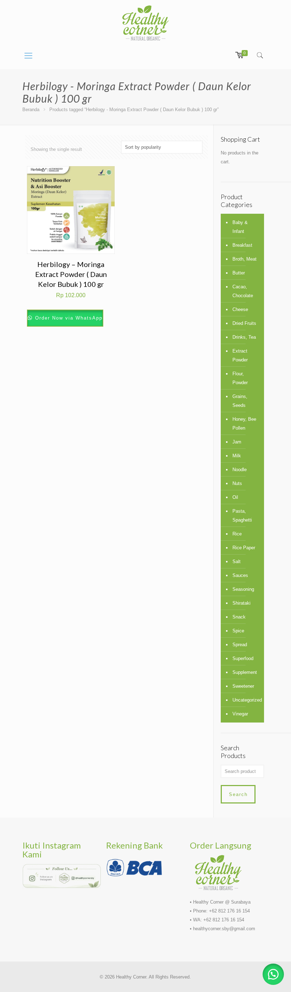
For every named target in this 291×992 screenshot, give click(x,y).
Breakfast (242, 245)
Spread (239, 644)
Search (238, 794)
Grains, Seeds (239, 401)
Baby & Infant (240, 227)
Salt (236, 561)
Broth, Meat (244, 259)
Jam (236, 442)
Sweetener (243, 686)
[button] (273, 974)
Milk (236, 455)
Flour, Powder (240, 378)
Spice (238, 630)
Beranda (30, 109)
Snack (239, 617)
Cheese (240, 309)
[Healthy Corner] (145, 23)
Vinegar (240, 713)
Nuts (237, 483)
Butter (238, 273)
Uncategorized (246, 700)
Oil (235, 497)
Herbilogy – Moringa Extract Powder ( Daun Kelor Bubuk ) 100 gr (71, 274)
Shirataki (241, 603)
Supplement (244, 672)
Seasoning (243, 589)
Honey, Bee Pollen (244, 423)
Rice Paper (243, 547)
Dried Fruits (244, 323)
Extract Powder (240, 355)
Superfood (242, 658)
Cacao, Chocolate (242, 291)
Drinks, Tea (244, 337)
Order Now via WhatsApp (68, 318)
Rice (237, 533)
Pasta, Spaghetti (242, 515)
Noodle (239, 469)
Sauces (240, 575)
